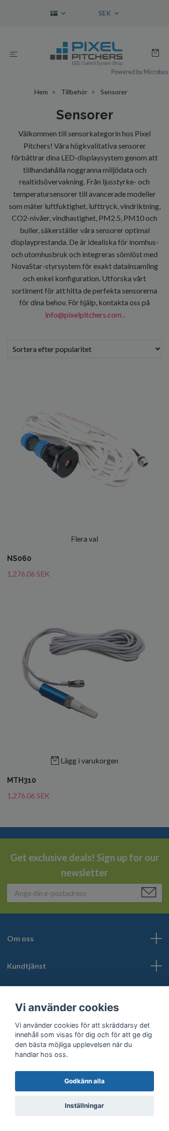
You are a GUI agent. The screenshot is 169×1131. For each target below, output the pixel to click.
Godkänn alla (84, 1081)
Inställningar (84, 1105)
